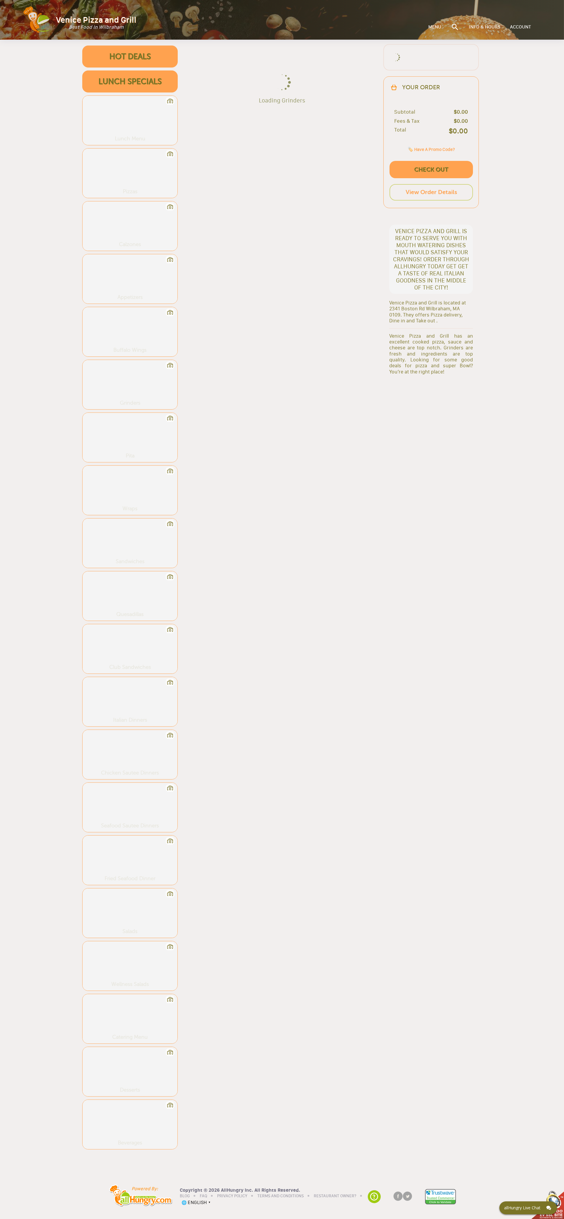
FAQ (203, 1196)
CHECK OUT (431, 169)
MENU (434, 27)
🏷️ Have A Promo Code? (431, 149)
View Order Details (431, 192)
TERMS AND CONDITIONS (280, 1196)
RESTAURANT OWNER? (335, 1196)
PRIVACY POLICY (232, 1196)
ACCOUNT (520, 27)
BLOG (185, 1196)
